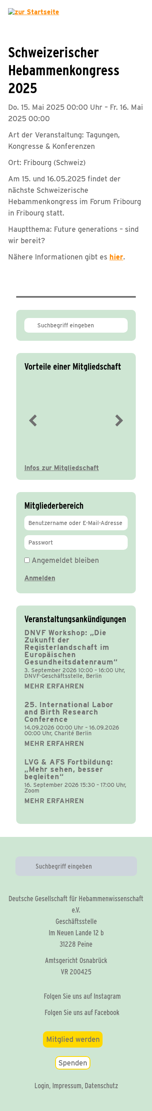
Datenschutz (101, 1085)
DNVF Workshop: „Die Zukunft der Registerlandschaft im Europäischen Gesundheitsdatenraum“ (71, 647)
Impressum (66, 1085)
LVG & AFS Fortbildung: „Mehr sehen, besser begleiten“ (68, 769)
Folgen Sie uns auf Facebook (82, 1012)
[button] (32, 420)
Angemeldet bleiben (64, 560)
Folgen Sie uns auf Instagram (82, 996)
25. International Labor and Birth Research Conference (68, 711)
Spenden (72, 1063)
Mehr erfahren (54, 686)
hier (116, 257)
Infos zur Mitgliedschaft (61, 468)
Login (41, 1085)
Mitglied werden (73, 1039)
